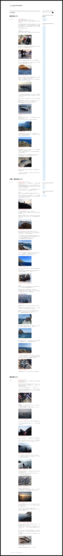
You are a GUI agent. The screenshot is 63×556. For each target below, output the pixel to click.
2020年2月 (44, 78)
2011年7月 (44, 146)
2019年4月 (44, 85)
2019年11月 (44, 80)
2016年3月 (44, 110)
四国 (43, 186)
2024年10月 (44, 38)
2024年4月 (44, 41)
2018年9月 (44, 90)
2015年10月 (44, 114)
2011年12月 (44, 143)
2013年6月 (44, 131)
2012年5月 (44, 140)
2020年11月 (44, 71)
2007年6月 (44, 175)
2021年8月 (44, 64)
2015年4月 (44, 118)
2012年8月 (44, 138)
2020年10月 (44, 72)
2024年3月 (44, 42)
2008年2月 (44, 170)
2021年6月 (44, 66)
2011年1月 (44, 150)
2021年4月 (44, 67)
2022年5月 (44, 57)
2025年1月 (44, 36)
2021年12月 (44, 61)
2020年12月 (44, 70)
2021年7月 (44, 65)
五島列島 (44, 185)
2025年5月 (44, 34)
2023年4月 (44, 49)
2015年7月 (44, 116)
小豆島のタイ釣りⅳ (45, 19)
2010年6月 (44, 154)
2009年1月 (44, 162)
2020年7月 (44, 74)
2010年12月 (44, 151)
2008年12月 (44, 163)
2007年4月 (44, 177)
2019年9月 (44, 82)
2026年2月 (44, 28)
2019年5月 (44, 84)
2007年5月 (44, 176)
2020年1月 (44, 79)
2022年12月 (44, 52)
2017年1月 (44, 103)
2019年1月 (44, 87)
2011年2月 (44, 149)
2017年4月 (44, 101)
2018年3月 (44, 93)
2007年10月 (44, 173)
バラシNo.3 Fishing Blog (16, 5)
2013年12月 (44, 127)
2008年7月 (44, 166)
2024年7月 (44, 39)
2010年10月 (44, 152)
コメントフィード (45, 195)
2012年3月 (44, 141)
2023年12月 (44, 44)
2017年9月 (44, 98)
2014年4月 (44, 124)
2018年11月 (44, 89)
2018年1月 (44, 95)
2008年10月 (44, 164)
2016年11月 (44, 105)
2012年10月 (44, 136)
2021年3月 (44, 68)
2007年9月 (44, 174)
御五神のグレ (14, 16)
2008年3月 (44, 169)
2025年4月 (44, 35)
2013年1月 (44, 134)
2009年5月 (44, 160)
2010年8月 (44, 153)
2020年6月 (44, 75)
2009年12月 (44, 157)
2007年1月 (44, 179)
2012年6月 (44, 139)
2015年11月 (44, 113)
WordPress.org (44, 196)
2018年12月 (44, 88)
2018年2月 (44, 94)
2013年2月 (44, 133)
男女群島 (44, 188)
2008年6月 (44, 167)
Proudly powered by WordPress (19, 552)
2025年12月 (44, 30)
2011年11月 (44, 144)
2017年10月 (44, 97)
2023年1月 (44, 51)
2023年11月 (44, 45)
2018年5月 (44, 92)
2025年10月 (44, 31)
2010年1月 (44, 156)
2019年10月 (44, 81)
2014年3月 (44, 125)
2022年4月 (44, 58)
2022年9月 (44, 54)
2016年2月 (44, 111)
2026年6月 (44, 26)
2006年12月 (44, 180)
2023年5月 (44, 48)
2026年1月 (44, 29)
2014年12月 (44, 121)
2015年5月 (44, 117)
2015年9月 (44, 115)
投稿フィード (44, 194)
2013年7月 (44, 130)
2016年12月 (44, 104)
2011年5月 (44, 147)
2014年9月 (44, 123)
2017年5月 (44, 100)
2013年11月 (44, 128)
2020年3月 (44, 77)
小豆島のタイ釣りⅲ (45, 20)
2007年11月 (44, 172)
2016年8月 (44, 107)
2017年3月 (44, 102)
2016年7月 (44, 108)
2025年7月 (44, 33)
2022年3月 (44, 59)
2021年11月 (44, 62)
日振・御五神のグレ (16, 179)
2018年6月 (44, 91)
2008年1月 (44, 171)
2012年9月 (44, 137)
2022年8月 (44, 55)
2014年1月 (44, 126)
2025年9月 (44, 32)
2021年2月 (44, 69)
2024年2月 (44, 43)
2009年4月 (44, 161)
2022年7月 (44, 56)
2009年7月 (44, 159)
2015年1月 (44, 120)
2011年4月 (44, 148)
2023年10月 (44, 46)
